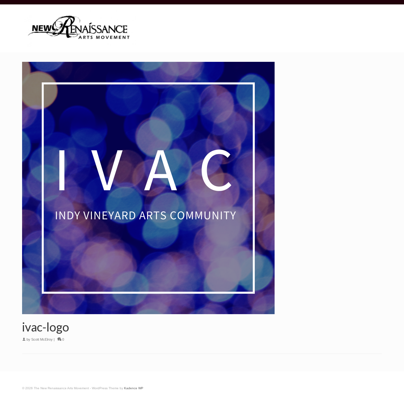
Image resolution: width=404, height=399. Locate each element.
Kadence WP (133, 388)
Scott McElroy (42, 339)
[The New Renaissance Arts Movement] (79, 28)
